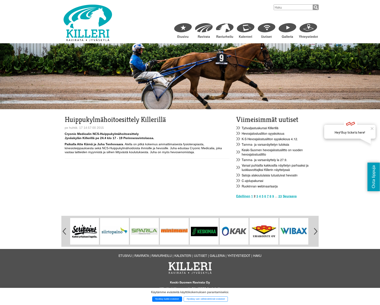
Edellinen (243, 196)
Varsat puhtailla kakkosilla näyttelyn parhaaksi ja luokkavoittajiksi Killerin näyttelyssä (275, 167)
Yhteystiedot (308, 36)
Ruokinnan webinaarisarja (260, 186)
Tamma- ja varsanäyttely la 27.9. (264, 160)
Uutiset (266, 36)
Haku (257, 255)
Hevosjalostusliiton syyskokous (263, 133)
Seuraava (290, 196)
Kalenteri (245, 36)
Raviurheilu (224, 36)
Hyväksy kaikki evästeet (167, 298)
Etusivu (183, 36)
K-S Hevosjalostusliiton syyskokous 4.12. (270, 139)
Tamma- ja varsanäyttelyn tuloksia (265, 144)
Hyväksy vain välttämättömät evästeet (206, 298)
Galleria (287, 36)
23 (280, 196)
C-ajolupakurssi (252, 180)
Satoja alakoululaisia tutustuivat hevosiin (270, 175)
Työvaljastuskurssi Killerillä (260, 128)
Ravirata (204, 36)
